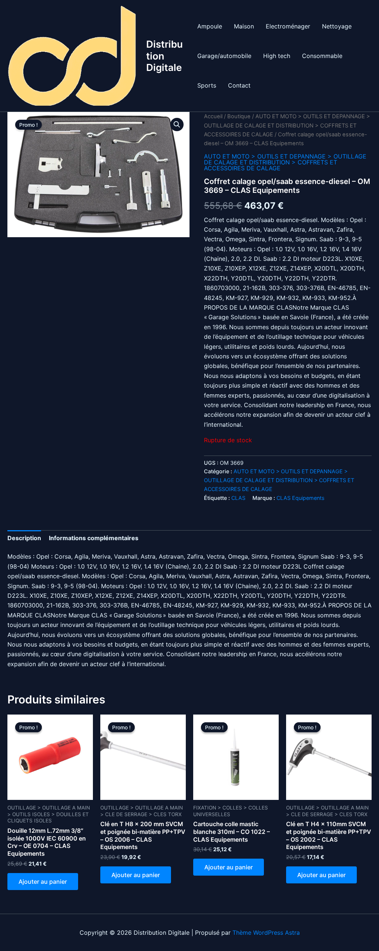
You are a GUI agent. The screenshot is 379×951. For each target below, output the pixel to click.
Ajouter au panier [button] (43, 881)
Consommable (322, 55)
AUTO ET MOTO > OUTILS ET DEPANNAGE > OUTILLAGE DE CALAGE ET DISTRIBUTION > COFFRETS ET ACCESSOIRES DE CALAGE (287, 125)
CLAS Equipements (300, 498)
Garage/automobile (224, 55)
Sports (206, 85)
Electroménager (288, 26)
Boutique (239, 116)
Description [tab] (24, 538)
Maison (244, 26)
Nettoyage (337, 26)
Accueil (213, 116)
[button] (177, 124)
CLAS (238, 498)
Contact (239, 85)
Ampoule (209, 26)
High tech (276, 55)
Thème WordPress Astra (266, 932)
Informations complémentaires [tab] (93, 538)
